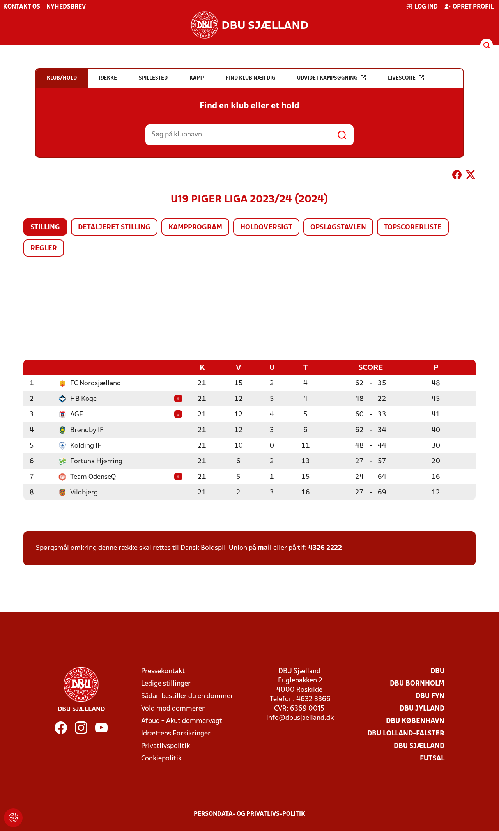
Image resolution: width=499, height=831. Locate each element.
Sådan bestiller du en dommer (187, 696)
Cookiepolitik (161, 758)
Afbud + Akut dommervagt (181, 721)
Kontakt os (21, 7)
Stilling (45, 227)
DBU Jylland (422, 708)
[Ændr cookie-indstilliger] (13, 817)
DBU (437, 671)
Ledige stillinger (166, 683)
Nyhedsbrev (66, 7)
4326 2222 (325, 548)
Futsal (432, 758)
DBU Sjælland (419, 746)
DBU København (415, 721)
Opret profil (473, 7)
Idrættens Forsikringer (176, 733)
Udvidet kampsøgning (327, 78)
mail (265, 548)
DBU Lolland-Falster (405, 733)
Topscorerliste (413, 227)
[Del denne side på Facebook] (457, 176)
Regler (43, 248)
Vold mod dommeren (173, 708)
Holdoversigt (266, 227)
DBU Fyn (430, 696)
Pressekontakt (163, 671)
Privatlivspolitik (165, 746)
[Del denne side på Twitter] (470, 176)
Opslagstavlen (338, 227)
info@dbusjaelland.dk (300, 718)
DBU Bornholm (417, 683)
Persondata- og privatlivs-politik (249, 814)
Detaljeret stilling (114, 227)
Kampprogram (195, 227)
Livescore (402, 78)
